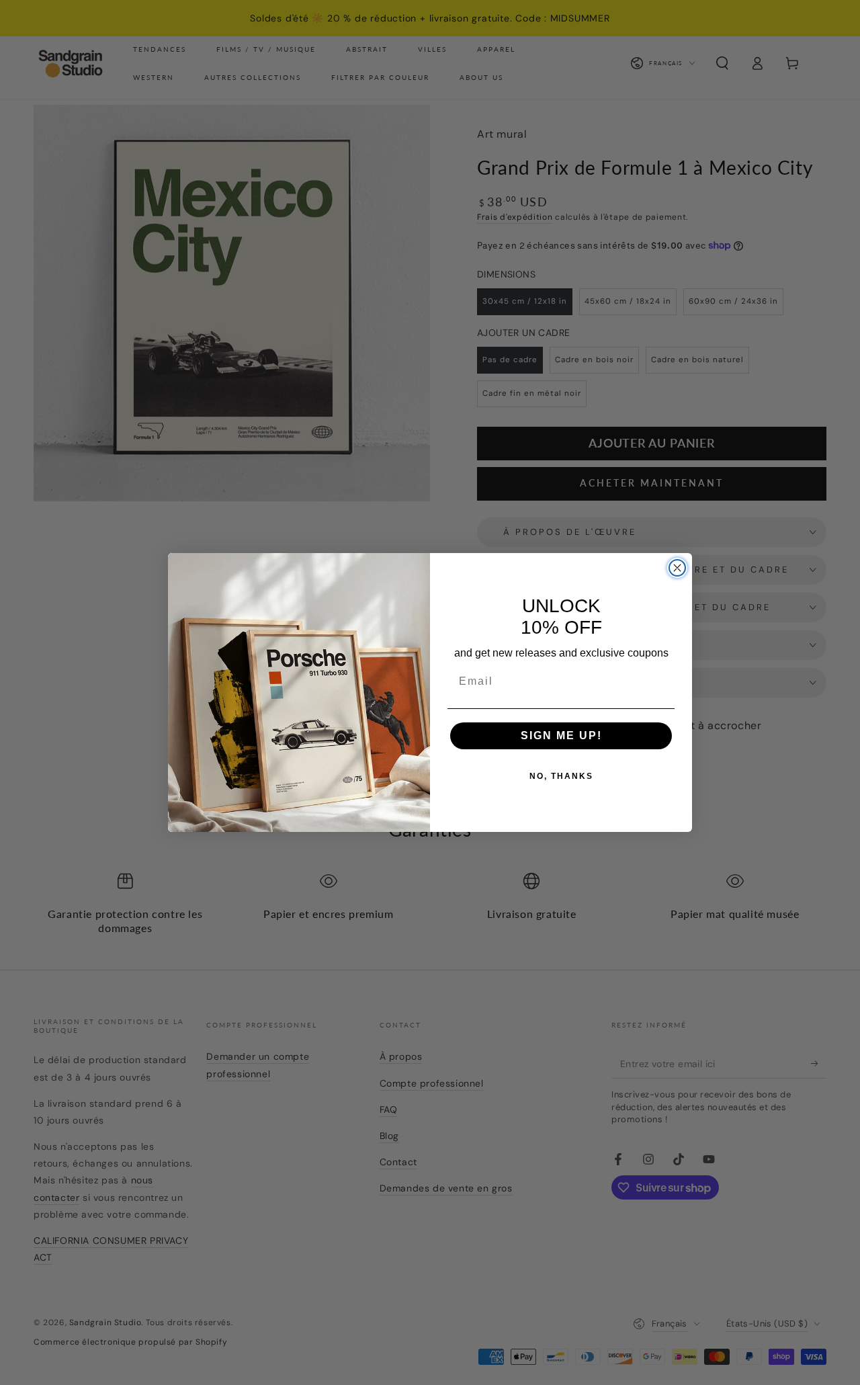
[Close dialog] (677, 568)
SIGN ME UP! (561, 735)
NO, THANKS (561, 776)
